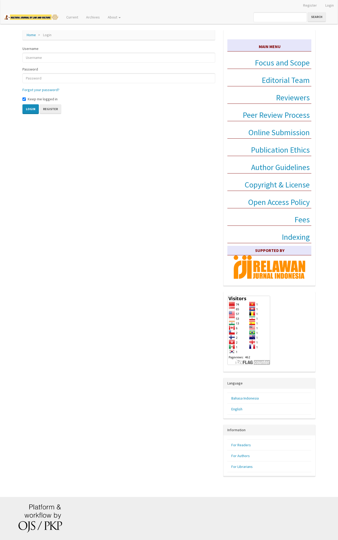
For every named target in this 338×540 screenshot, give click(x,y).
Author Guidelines (280, 167)
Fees (302, 219)
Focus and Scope (282, 63)
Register (310, 5)
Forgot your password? (40, 89)
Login (329, 5)
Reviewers (292, 97)
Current (72, 17)
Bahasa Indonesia (245, 398)
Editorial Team (286, 80)
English (236, 409)
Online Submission (279, 132)
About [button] (113, 17)
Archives (93, 17)
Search (316, 17)
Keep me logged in (43, 99)
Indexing (296, 237)
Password (30, 69)
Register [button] (50, 109)
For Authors (240, 455)
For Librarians (242, 466)
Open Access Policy (279, 202)
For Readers (241, 445)
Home (31, 34)
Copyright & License (277, 185)
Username (30, 48)
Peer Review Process (276, 115)
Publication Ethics (280, 150)
